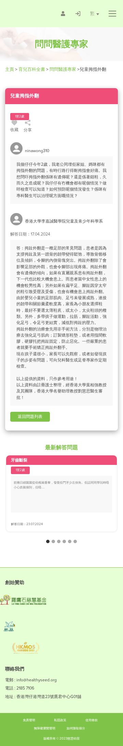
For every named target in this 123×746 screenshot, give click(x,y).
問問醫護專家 (63, 69)
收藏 (14, 130)
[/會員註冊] (63, 14)
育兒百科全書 (31, 69)
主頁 (10, 69)
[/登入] (78, 14)
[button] (112, 13)
